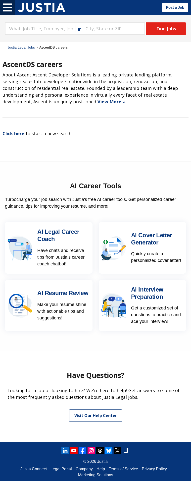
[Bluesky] (108, 450)
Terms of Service (123, 469)
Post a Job (175, 7)
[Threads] (100, 450)
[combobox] (40, 28)
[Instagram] (91, 450)
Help (100, 469)
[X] (117, 450)
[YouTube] (74, 450)
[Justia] (41, 7)
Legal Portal (61, 469)
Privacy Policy (154, 469)
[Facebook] (82, 450)
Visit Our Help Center (95, 415)
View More (109, 102)
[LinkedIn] (65, 450)
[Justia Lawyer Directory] (126, 450)
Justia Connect (33, 469)
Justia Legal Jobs (21, 47)
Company (84, 469)
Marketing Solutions (95, 475)
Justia (102, 461)
